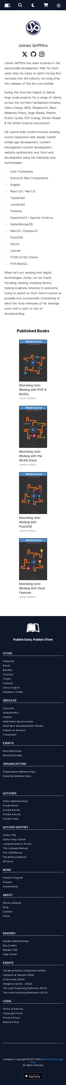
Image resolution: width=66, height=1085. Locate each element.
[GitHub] (33, 54)
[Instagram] (41, 54)
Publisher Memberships (17, 776)
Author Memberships (15, 801)
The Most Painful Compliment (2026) (24, 970)
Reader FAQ (10, 950)
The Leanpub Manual (15, 848)
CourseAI (8, 708)
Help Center (10, 954)
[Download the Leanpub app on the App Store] (33, 1076)
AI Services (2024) (14, 979)
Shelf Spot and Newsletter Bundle (23, 725)
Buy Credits (10, 945)
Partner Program (13, 877)
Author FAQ (9, 835)
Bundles (7, 670)
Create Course (12, 814)
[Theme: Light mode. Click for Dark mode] (33, 5)
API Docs (8, 861)
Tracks (7, 678)
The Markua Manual (14, 857)
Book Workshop (12, 751)
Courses (8, 674)
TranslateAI (9, 734)
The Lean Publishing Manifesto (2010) (25, 992)
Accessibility (10, 886)
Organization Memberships (19, 771)
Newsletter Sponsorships (18, 721)
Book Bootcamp (12, 755)
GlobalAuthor (11, 712)
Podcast (8, 683)
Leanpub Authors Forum (17, 843)
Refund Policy (11, 1022)
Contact (7, 911)
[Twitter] (25, 54)
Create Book (10, 805)
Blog (5, 907)
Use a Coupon (11, 687)
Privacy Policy (11, 1017)
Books (6, 665)
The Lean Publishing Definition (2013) (25, 988)
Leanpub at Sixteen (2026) (18, 975)
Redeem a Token (13, 692)
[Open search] (20, 5)
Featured (8, 661)
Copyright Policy (13, 1013)
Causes (7, 882)
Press (6, 916)
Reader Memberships (16, 941)
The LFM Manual (12, 852)
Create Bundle (11, 810)
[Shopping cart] (45, 5)
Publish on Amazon (14, 730)
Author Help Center (14, 839)
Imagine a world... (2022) (17, 983)
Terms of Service (13, 1009)
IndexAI (7, 717)
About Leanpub (12, 902)
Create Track (11, 818)
